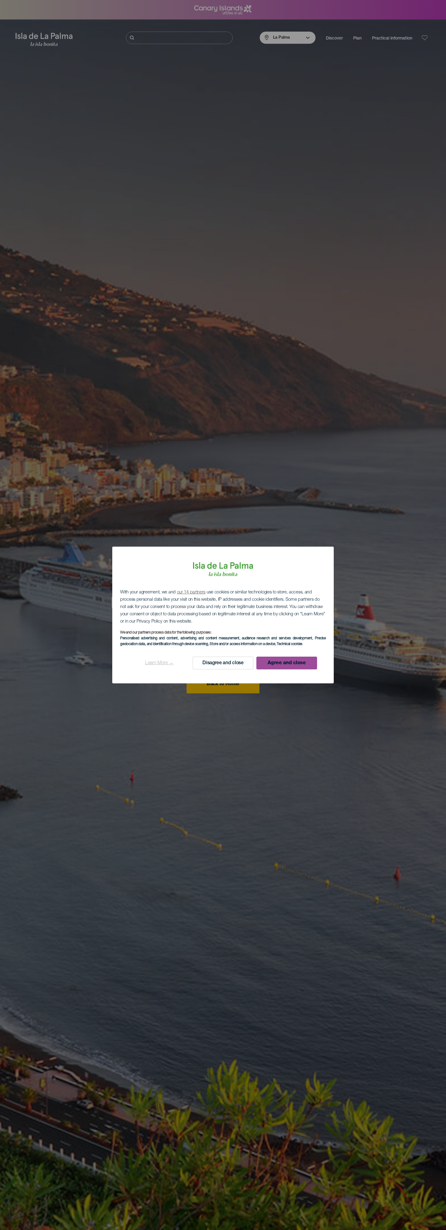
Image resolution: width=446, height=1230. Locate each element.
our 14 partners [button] (191, 592)
